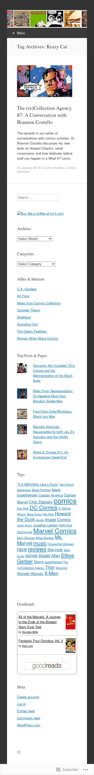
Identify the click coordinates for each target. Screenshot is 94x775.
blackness (24, 490)
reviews (37, 549)
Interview (23, 171)
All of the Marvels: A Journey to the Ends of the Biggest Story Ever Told (40, 621)
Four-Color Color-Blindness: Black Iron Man (52, 414)
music (40, 543)
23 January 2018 (28, 167)
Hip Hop (48, 514)
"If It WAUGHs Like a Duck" (38, 484)
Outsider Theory (28, 310)
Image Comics (58, 519)
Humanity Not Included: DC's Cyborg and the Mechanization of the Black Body (54, 373)
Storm (39, 561)
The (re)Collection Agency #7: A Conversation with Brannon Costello (44, 114)
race (22, 549)
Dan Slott (23, 508)
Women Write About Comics (37, 338)
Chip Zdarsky (41, 502)
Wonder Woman (30, 573)
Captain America (51, 495)
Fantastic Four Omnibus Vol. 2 (41, 640)
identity (40, 520)
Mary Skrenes (26, 538)
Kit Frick (23, 296)
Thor (50, 567)
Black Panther (41, 490)
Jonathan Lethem (45, 525)
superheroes (53, 562)
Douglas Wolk (30, 632)
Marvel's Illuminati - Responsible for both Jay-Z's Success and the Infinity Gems (53, 434)
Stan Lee (27, 646)
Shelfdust (24, 317)
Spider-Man (49, 555)
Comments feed (28, 718)
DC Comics (43, 507)
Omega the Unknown (61, 544)
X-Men (51, 573)
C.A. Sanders (27, 289)
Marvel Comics (54, 530)
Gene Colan (34, 514)
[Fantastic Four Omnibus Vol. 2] (70, 651)
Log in (21, 703)
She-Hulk (55, 549)
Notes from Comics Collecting (38, 303)
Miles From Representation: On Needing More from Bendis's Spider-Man (53, 396)
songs (32, 555)
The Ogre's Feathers (32, 331)
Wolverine (61, 568)
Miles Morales (45, 538)
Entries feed (26, 711)
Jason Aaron (24, 525)
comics (65, 500)
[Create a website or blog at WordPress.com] (19, 752)
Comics (70, 167)
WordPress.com (28, 725)
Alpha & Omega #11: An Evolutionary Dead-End (50, 455)
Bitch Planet (67, 484)
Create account (28, 696)
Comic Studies (54, 167)
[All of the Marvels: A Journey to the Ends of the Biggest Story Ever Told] (70, 628)
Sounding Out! (27, 324)
